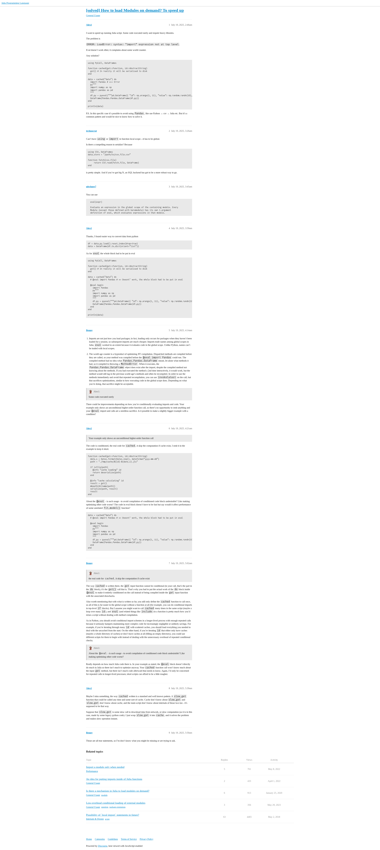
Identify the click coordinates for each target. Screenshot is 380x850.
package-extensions (117, 807)
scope (107, 819)
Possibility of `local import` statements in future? (112, 814)
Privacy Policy (146, 839)
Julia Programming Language (15, 3)
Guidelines (113, 839)
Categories (100, 839)
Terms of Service (129, 839)
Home (89, 839)
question (104, 807)
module (104, 795)
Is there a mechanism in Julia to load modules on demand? (117, 790)
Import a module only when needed (105, 767)
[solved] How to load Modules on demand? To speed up (135, 10)
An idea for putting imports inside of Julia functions (114, 779)
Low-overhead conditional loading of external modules (115, 802)
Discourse (102, 846)
